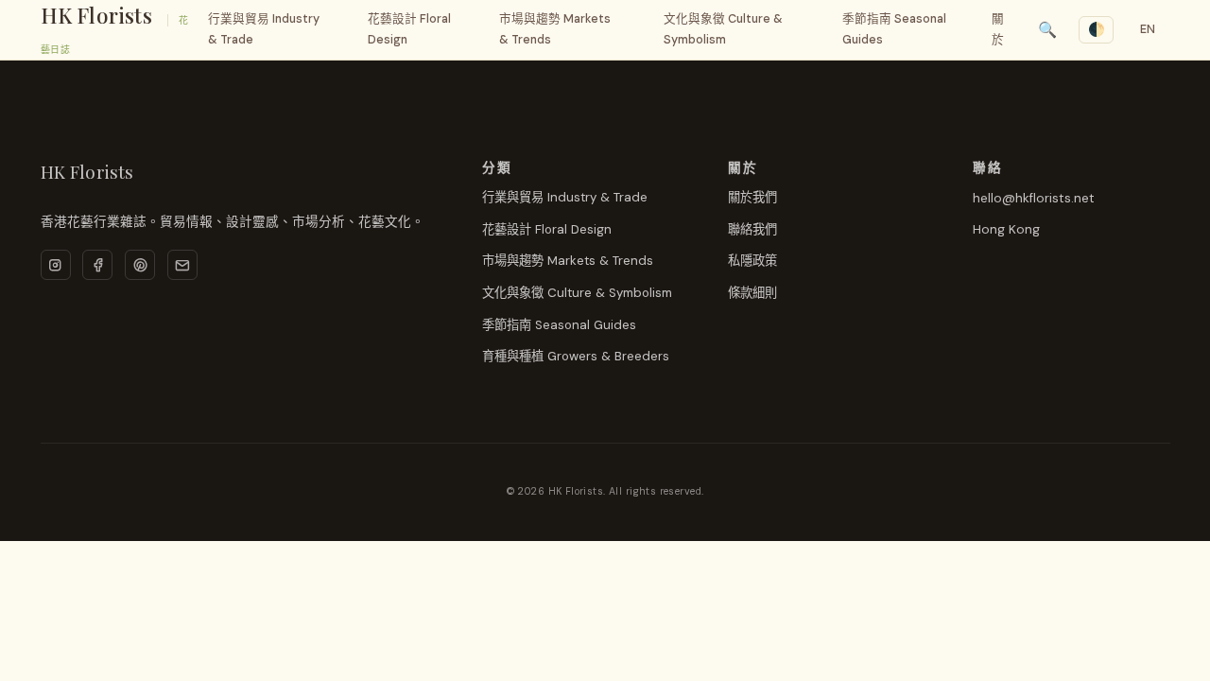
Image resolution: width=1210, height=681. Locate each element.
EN (1148, 29)
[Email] (182, 265)
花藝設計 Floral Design (409, 28)
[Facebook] (97, 265)
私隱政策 (752, 261)
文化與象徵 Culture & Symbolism (723, 28)
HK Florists (96, 15)
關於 (998, 28)
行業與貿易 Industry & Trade (264, 28)
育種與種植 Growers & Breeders (575, 356)
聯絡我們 (752, 229)
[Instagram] (56, 265)
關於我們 (752, 197)
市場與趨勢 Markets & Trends (555, 28)
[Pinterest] (140, 265)
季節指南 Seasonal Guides (894, 28)
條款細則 (752, 293)
